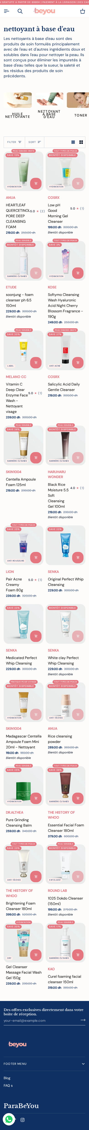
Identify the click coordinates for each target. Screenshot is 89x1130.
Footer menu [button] (15, 1064)
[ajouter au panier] (36, 183)
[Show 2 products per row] (81, 142)
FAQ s (8, 1085)
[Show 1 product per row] (73, 142)
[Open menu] (10, 11)
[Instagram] (23, 1120)
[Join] (81, 1020)
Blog (7, 1078)
